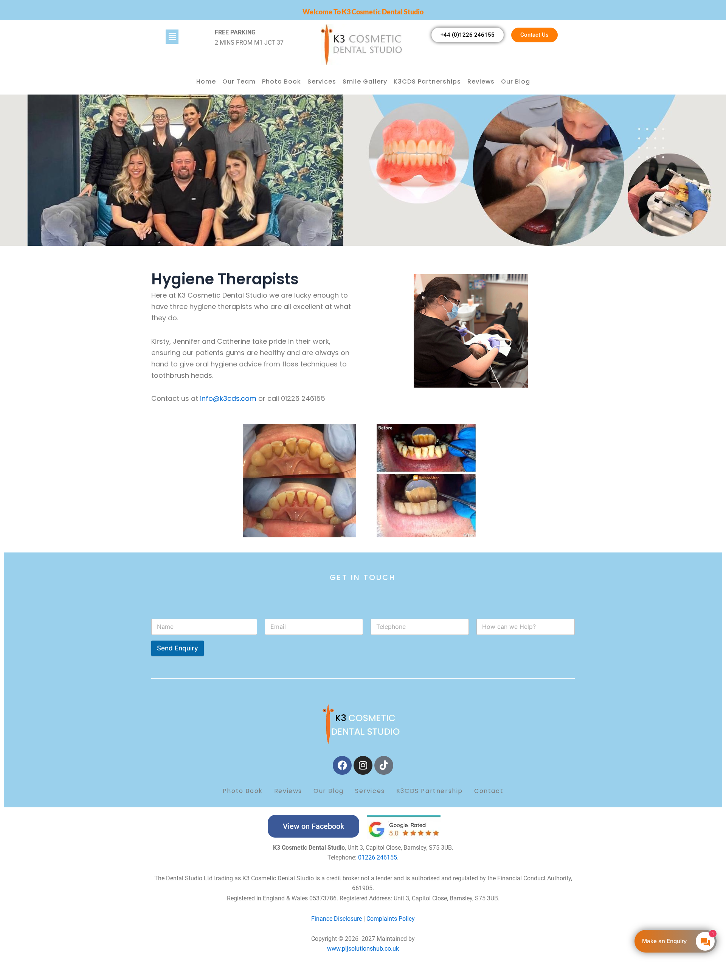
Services (321, 81)
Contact (488, 791)
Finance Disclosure (336, 918)
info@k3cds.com (229, 398)
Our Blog (515, 81)
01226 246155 (377, 857)
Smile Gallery (365, 81)
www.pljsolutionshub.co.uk (363, 948)
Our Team (239, 81)
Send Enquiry (177, 648)
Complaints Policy (390, 918)
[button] (186, 36)
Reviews (481, 81)
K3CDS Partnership (429, 791)
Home (206, 81)
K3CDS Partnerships (427, 81)
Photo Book (281, 81)
